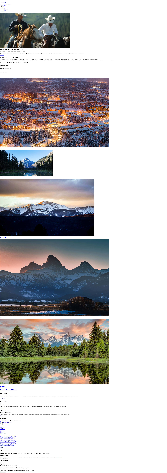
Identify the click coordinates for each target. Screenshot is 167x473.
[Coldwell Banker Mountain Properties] (5, 422)
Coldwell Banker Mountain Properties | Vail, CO (7, 444)
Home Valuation (2, 429)
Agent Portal (4, 2)
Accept (1, 458)
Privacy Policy (2, 431)
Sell (2, 7)
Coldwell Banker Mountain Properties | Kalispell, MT (7, 440)
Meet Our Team (2, 398)
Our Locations (6, 9)
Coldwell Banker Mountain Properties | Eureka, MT (7, 438)
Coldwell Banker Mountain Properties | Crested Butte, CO (8, 436)
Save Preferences (3, 472)
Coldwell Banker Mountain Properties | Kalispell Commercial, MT (9, 441)
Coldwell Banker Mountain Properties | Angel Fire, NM (8, 435)
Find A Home (2, 55)
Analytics (2, 463)
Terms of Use (2, 430)
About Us (3, 8)
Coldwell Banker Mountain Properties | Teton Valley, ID (8, 443)
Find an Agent (4, 6)
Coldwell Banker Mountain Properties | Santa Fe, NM (7, 442)
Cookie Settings (5, 458)
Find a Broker (2, 427)
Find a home (4, 5)
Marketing (2, 464)
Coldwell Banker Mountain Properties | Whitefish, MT (7, 445)
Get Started (1, 415)
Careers (5, 10)
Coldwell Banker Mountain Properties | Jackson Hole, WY (8, 439)
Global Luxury (2, 428)
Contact (3, 11)
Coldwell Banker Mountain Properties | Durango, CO (7, 437)
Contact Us (1, 421)
